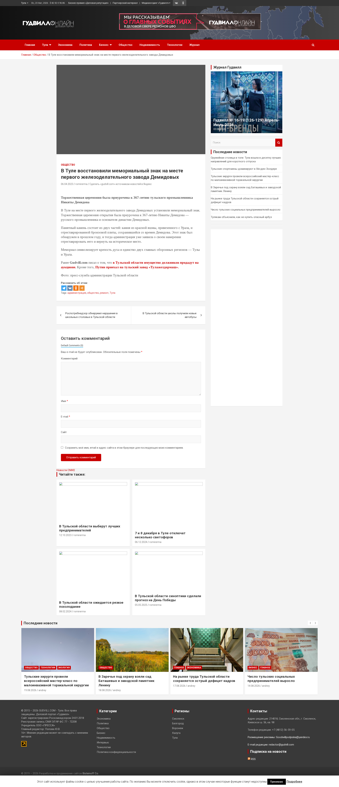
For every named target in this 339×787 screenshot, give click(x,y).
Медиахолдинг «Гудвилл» (155, 3)
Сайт (64, 432)
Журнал (194, 44)
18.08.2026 (105, 690)
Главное (179, 667)
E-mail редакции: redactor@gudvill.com (271, 744)
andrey (42, 690)
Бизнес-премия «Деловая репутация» (88, 3)
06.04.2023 (67, 184)
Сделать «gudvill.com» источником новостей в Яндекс (121, 184)
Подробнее (294, 781)
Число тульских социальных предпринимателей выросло (245, 209)
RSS (253, 759)
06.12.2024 (141, 542)
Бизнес (104, 44)
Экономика (65, 44)
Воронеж (177, 728)
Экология (64, 667)
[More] (82, 288)
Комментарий (69, 358)
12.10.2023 (65, 535)
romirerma (81, 184)
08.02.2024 (65, 611)
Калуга (176, 733)
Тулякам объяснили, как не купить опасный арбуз (241, 217)
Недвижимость (149, 44)
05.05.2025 (141, 604)
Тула (23, 3)
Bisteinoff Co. (91, 773)
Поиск (278, 143)
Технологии (174, 44)
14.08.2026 (254, 685)
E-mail (65, 416)
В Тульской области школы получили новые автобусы (170, 315)
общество (93, 292)
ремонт (104, 292)
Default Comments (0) (72, 345)
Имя (64, 401)
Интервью (103, 742)
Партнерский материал (125, 3)
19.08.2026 (30, 690)
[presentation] (310, 623)
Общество (125, 44)
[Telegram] (64, 288)
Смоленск (178, 718)
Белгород (178, 723)
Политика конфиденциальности (116, 752)
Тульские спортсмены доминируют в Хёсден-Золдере (244, 168)
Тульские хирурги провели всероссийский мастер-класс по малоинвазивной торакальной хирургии (56, 680)
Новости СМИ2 (65, 470)
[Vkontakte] (70, 288)
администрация (76, 292)
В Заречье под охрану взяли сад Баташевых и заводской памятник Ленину (126, 680)
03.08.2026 (219, 129)
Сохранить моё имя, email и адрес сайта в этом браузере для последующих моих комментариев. (124, 447)
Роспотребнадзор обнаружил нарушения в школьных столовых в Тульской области (91, 315)
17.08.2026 (179, 685)
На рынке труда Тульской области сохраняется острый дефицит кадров (204, 678)
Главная (30, 44)
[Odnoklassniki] (76, 288)
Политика (85, 44)
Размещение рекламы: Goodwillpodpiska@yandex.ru (279, 737)
